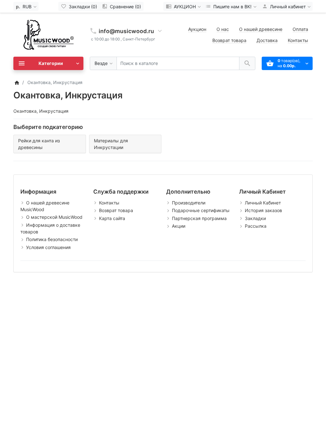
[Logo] (48, 34)
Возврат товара (229, 40)
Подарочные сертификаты (201, 210)
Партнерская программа (199, 218)
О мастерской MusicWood (54, 217)
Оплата (300, 29)
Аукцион (197, 29)
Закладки (255, 218)
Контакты (298, 40)
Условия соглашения (48, 247)
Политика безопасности (52, 239)
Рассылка (255, 226)
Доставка (267, 40)
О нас (222, 29)
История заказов (263, 210)
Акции (178, 226)
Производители (188, 202)
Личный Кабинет (263, 202)
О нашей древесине (260, 29)
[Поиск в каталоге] (247, 63)
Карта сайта (112, 218)
